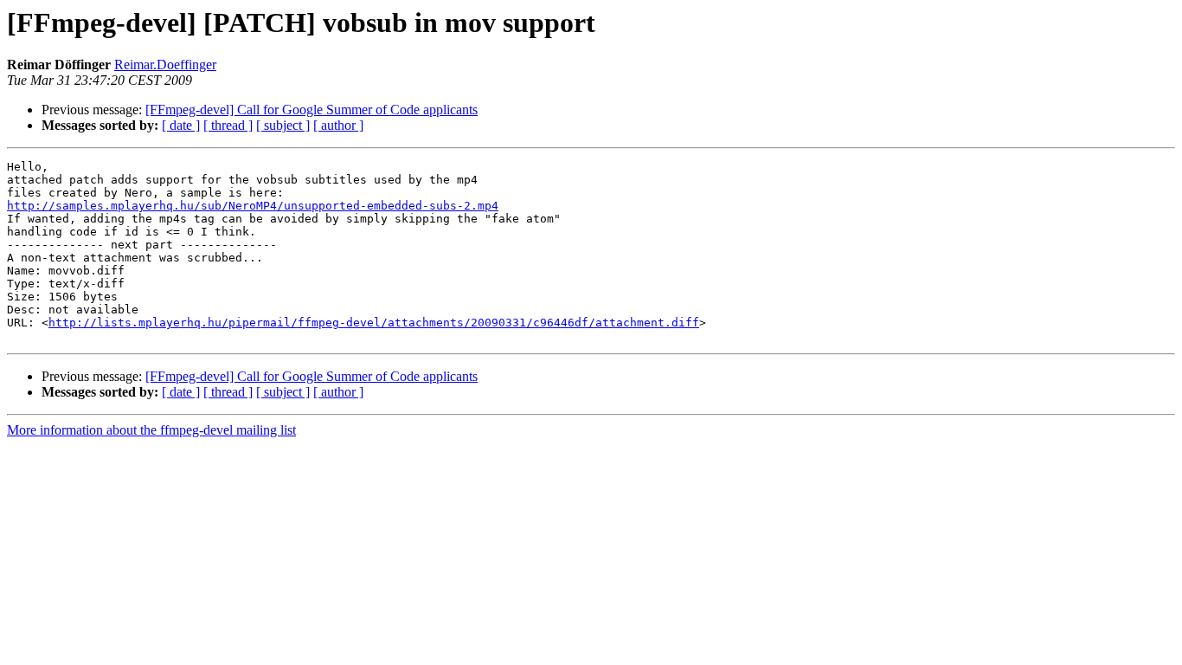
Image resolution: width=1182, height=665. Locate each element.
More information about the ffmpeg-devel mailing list (151, 430)
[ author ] (338, 125)
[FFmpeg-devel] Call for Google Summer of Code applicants (311, 109)
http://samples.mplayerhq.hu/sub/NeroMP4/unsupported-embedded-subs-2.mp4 (252, 205)
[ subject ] (283, 125)
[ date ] (181, 125)
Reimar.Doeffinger (165, 64)
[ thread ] (228, 125)
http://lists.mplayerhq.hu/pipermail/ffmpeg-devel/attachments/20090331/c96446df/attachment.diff (373, 322)
